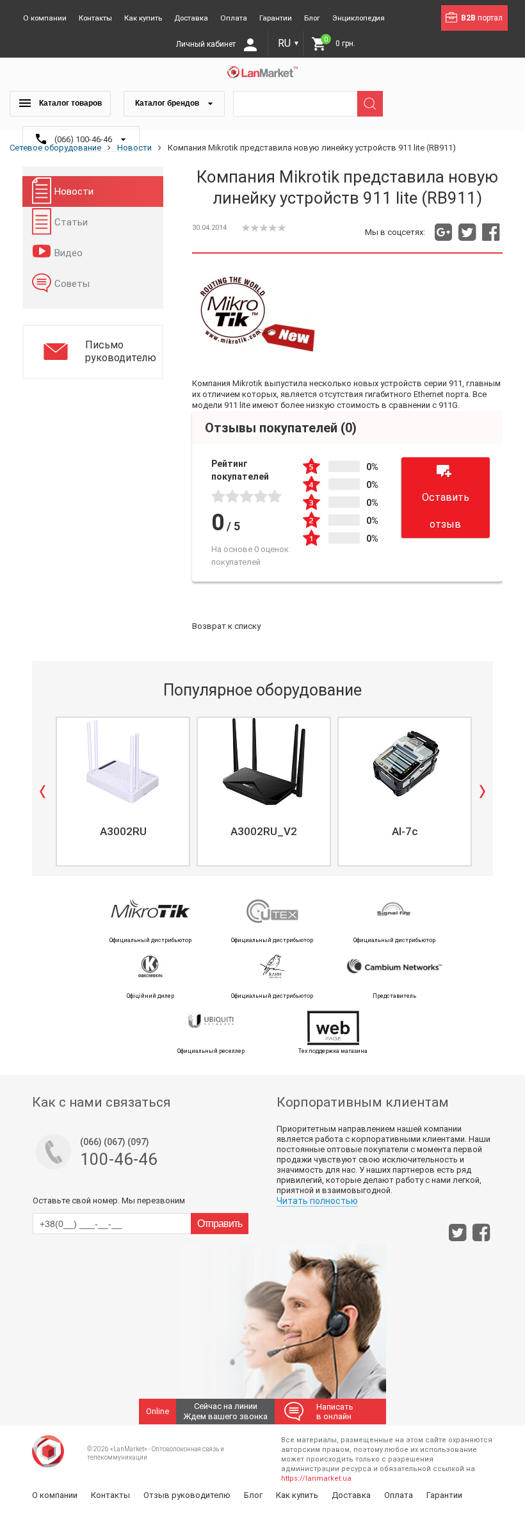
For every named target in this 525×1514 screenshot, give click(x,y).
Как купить (143, 17)
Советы (72, 283)
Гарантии (275, 17)
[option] (121, 792)
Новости (73, 191)
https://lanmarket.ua (316, 1478)
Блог (312, 17)
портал (482, 17)
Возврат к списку (226, 626)
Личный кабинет (207, 44)
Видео (68, 253)
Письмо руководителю (120, 351)
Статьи (71, 222)
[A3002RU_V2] (264, 761)
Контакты (95, 17)
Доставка (191, 17)
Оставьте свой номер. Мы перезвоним (109, 1200)
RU (289, 43)
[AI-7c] (405, 761)
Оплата (233, 17)
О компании (45, 17)
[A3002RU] (123, 761)
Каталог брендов (168, 103)
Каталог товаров (69, 103)
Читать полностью (317, 1201)
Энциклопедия (358, 17)
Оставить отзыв (445, 510)
